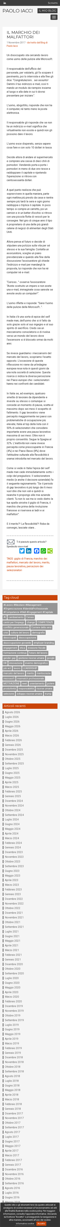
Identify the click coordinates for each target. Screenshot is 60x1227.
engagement (10, 647)
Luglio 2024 (12, 819)
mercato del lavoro (30, 562)
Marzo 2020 (12, 996)
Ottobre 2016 (12, 1178)
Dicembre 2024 (14, 800)
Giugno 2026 (12, 721)
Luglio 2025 (12, 768)
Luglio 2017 (12, 1136)
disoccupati (10, 637)
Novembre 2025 (14, 754)
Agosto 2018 (12, 1076)
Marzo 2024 (12, 838)
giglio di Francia (23, 558)
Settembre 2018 (14, 1071)
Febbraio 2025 (13, 791)
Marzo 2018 (12, 1099)
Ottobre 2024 (12, 810)
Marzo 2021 (12, 950)
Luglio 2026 (12, 717)
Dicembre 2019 (14, 1006)
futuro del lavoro (38, 652)
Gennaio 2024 (13, 847)
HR (5, 663)
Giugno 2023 (12, 871)
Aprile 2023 (11, 880)
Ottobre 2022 (12, 908)
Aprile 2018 (11, 1094)
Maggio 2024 (12, 828)
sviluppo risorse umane (29, 693)
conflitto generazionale (16, 627)
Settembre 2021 (14, 926)
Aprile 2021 (11, 945)
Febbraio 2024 (13, 843)
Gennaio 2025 (13, 796)
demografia (38, 632)
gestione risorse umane (31, 658)
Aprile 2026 (11, 730)
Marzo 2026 (12, 735)
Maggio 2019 (12, 1034)
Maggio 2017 (12, 1146)
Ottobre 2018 (12, 1066)
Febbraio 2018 (13, 1104)
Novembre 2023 (14, 856)
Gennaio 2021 (13, 959)
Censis (30, 617)
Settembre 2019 (14, 1020)
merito (45, 562)
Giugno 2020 (12, 982)
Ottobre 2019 (12, 1015)
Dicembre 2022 (14, 898)
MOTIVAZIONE (12, 683)
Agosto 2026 (12, 712)
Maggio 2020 (12, 987)
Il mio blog (47, 10)
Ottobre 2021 (12, 922)
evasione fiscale (37, 647)
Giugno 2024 (12, 824)
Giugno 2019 (12, 1029)
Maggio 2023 (12, 875)
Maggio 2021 (12, 940)
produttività (10, 688)
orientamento (37, 683)
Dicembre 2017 (14, 1113)
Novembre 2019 (14, 1010)
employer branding (44, 642)
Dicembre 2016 (14, 1169)
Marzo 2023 (12, 884)
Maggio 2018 (12, 1090)
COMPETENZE (45, 622)
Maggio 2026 (12, 726)
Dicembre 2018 (14, 1057)
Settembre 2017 (14, 1127)
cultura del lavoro (20, 632)
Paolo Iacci (17, 11)
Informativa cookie (25, 1223)
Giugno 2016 (12, 1197)
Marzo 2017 (12, 1155)
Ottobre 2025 (12, 758)
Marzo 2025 (12, 787)
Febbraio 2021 (13, 954)
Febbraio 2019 (13, 1048)
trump (48, 693)
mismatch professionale (30, 678)
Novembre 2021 (14, 917)
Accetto (41, 1223)
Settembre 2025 (14, 763)
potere (50, 683)
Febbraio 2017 (13, 1160)
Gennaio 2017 (13, 1164)
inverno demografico (36, 663)
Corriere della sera (41, 627)
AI (5, 617)
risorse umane (44, 688)
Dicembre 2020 (14, 964)
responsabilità (26, 688)
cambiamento (16, 617)
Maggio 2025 (12, 777)
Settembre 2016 (14, 1183)
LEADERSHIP (30, 668)
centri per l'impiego (14, 622)
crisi (6, 632)
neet (24, 683)
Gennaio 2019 (13, 1052)
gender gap (10, 658)
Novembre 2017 (14, 1118)
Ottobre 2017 (12, 1122)
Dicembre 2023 (14, 852)
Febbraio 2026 (13, 740)
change (31, 622)
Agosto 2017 (12, 1132)
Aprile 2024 (11, 833)
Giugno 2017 (12, 1141)
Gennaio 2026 (13, 745)
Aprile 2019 (11, 1038)
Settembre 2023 (14, 866)
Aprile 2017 (11, 1150)
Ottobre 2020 (12, 968)
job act (7, 668)
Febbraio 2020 (13, 1001)
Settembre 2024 (14, 815)
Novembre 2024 (14, 805)
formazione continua (15, 652)
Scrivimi (53, 3)
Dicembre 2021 (14, 912)
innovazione (15, 663)
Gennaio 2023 (13, 894)
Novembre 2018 (14, 1062)
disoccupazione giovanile (17, 642)
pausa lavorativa (16, 566)
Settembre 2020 (14, 973)
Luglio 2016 (12, 1192)
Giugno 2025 (12, 772)
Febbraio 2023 (13, 889)
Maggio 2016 (12, 1202)
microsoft (9, 678)
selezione (9, 693)
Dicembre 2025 (14, 749)
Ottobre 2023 (12, 861)
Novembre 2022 (14, 903)
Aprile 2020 (11, 992)
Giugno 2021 (12, 936)
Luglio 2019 (12, 1024)
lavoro (17, 668)
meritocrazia (43, 673)
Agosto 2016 (12, 1188)
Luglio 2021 (12, 931)
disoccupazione (27, 637)
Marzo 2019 (12, 1043)
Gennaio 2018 (13, 1108)
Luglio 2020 (12, 978)
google (50, 658)
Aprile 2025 (11, 782)
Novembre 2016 (14, 1174)
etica (22, 647)
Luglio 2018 (12, 1080)
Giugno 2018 (12, 1085)
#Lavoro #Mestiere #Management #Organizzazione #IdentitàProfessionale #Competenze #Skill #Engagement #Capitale (28, 608)
